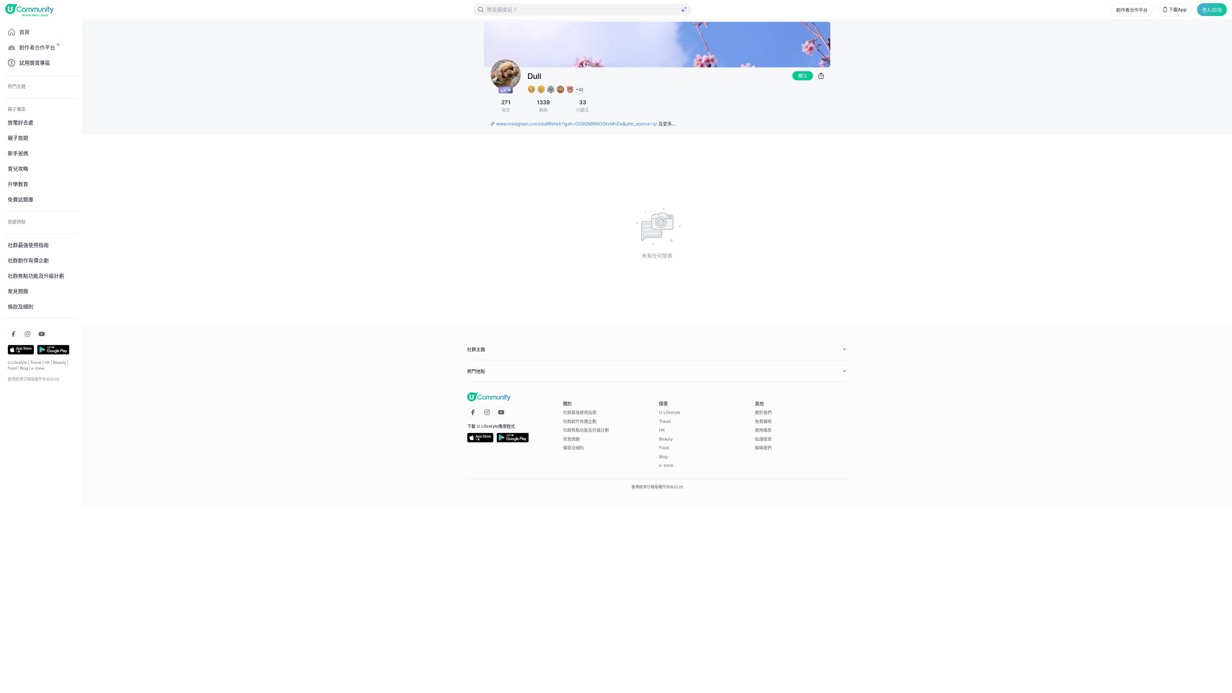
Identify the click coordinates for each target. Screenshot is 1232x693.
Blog (24, 368)
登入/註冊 (1212, 10)
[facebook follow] (13, 334)
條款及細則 (573, 447)
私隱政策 (763, 438)
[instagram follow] (27, 334)
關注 (802, 75)
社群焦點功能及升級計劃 (586, 429)
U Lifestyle (17, 362)
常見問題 (571, 438)
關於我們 (763, 412)
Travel (35, 362)
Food (12, 368)
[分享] (821, 76)
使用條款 (763, 429)
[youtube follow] (41, 334)
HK (47, 362)
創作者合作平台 (1132, 10)
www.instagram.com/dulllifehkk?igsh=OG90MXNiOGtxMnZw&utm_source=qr (576, 123)
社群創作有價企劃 (579, 421)
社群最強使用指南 (579, 412)
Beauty (59, 362)
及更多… (666, 123)
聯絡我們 (763, 447)
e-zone (37, 368)
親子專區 (17, 109)
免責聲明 (763, 421)
